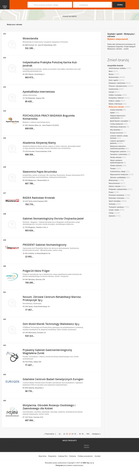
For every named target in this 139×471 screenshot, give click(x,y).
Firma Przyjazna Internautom (33, 446)
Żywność (112, 216)
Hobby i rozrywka (115, 95)
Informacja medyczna (118, 127)
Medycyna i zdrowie (14, 25)
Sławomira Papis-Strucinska (40, 171)
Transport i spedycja (116, 207)
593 (87, 434)
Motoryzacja (113, 180)
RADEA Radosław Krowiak (39, 198)
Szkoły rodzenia (116, 166)
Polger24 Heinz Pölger (36, 271)
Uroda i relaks (114, 210)
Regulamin (52, 456)
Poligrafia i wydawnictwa (118, 189)
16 (60, 434)
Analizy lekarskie (116, 110)
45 (83, 434)
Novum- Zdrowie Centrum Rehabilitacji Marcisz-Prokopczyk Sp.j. (52, 298)
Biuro (111, 71)
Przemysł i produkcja (116, 195)
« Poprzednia (49, 434)
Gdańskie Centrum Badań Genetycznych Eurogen (53, 379)
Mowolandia (30, 38)
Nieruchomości (114, 183)
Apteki (112, 113)
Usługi (111, 213)
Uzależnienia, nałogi (117, 171)
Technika (112, 204)
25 (75, 434)
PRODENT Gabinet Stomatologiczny (44, 245)
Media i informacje (115, 104)
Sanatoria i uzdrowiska (118, 154)
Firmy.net (10, 5)
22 (67, 434)
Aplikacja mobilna (128, 447)
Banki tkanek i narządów (119, 121)
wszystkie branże (115, 65)
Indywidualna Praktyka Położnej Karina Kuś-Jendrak (50, 64)
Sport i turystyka (114, 201)
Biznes (111, 74)
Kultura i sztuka (114, 101)
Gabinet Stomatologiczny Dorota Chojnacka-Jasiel (53, 218)
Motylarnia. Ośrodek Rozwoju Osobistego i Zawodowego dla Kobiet (49, 407)
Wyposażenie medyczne (119, 174)
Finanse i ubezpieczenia (118, 86)
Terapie (113, 168)
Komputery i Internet (116, 98)
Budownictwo (114, 77)
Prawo (111, 192)
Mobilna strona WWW (10, 447)
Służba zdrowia (115, 157)
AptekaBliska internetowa (39, 91)
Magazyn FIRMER (106, 447)
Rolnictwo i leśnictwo (116, 198)
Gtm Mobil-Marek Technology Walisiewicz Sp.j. (51, 324)
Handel (111, 92)
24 (72, 434)
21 (64, 434)
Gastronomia (113, 89)
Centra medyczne (116, 124)
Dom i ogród (113, 80)
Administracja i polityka (117, 68)
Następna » (96, 434)
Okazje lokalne (86, 446)
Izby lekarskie (115, 130)
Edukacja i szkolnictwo (117, 83)
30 (80, 434)
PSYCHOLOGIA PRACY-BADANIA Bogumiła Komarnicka (49, 117)
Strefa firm (5, 7)
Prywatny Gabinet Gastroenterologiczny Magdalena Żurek (47, 351)
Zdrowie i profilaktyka (118, 177)
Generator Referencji (58, 446)
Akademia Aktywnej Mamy (39, 143)
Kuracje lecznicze (116, 133)
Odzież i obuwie (115, 186)
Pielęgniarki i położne (118, 152)
